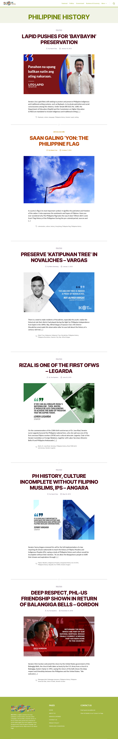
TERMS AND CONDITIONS (57, 726)
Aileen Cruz (53, 150)
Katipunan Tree (56, 335)
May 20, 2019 (67, 494)
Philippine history (60, 117)
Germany (53, 446)
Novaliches (64, 335)
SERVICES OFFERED (55, 716)
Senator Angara (65, 564)
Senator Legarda (50, 448)
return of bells (51, 681)
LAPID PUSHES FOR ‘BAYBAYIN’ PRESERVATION (59, 39)
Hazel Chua (53, 48)
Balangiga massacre (53, 679)
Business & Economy (93, 3)
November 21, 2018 (67, 611)
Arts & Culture (59, 132)
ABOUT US (52, 713)
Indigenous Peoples (54, 563)
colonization (41, 226)
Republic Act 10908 (54, 564)
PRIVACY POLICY (54, 723)
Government (80, 3)
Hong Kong (58, 226)
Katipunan (48, 335)
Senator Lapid (70, 117)
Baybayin (40, 117)
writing (77, 117)
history (53, 226)
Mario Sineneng (53, 266)
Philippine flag (66, 226)
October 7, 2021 (67, 150)
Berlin (39, 446)
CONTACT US (53, 719)
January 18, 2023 (66, 48)
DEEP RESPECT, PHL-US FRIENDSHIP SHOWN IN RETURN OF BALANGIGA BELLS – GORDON (59, 599)
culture (46, 117)
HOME (51, 710)
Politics (71, 3)
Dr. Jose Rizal (46, 446)
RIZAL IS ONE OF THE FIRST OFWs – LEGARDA (59, 368)
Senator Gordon (60, 681)
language (51, 117)
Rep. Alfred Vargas (64, 337)
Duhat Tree (41, 335)
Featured (64, 3)
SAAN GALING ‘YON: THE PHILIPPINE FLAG (59, 141)
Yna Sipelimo (54, 377)
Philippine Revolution (44, 337)
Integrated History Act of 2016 (69, 563)
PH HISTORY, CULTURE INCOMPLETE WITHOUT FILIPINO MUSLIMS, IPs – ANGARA (59, 482)
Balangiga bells (42, 679)
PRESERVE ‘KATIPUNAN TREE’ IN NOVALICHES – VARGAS (59, 257)
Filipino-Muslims (42, 563)
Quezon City (54, 337)
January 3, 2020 (68, 266)
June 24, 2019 (67, 377)
